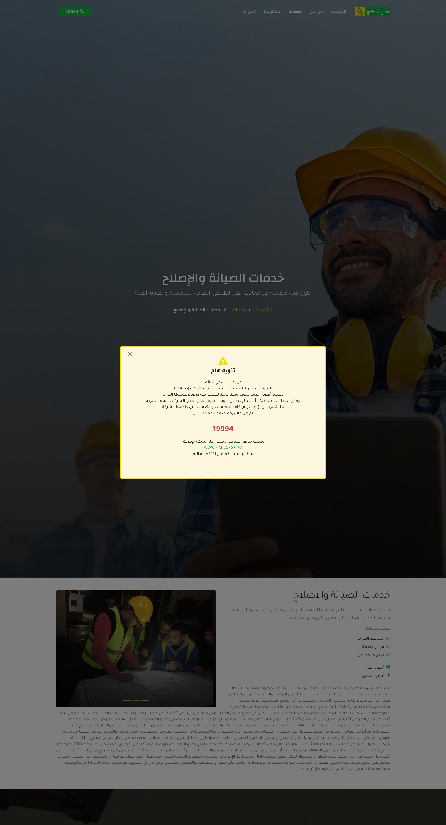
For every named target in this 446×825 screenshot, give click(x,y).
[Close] (130, 354)
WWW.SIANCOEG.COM (223, 448)
